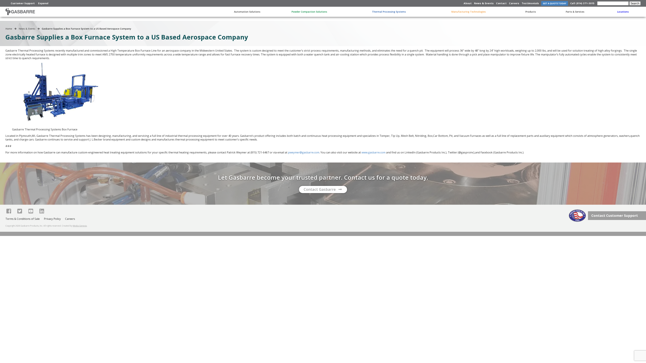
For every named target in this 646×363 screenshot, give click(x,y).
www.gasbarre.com (373, 152)
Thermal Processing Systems (389, 11)
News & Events (484, 3)
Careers (514, 3)
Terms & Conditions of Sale (22, 219)
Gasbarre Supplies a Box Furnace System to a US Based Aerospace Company (86, 28)
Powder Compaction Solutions (309, 11)
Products (530, 11)
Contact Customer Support (614, 215)
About (468, 3)
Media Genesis (80, 225)
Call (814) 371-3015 (582, 3)
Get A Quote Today (554, 3)
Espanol (43, 3)
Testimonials (530, 3)
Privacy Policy (52, 219)
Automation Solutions (247, 11)
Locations (623, 11)
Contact (501, 3)
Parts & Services (575, 11)
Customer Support (23, 3)
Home (8, 28)
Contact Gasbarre (320, 189)
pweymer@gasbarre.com (303, 152)
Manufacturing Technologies (468, 11)
